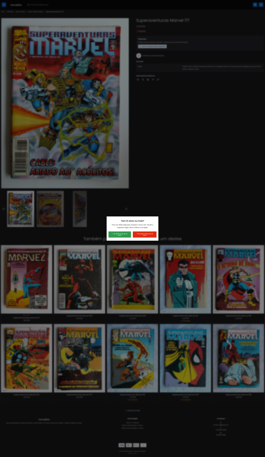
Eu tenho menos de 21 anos (145, 234)
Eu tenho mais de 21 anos (120, 234)
